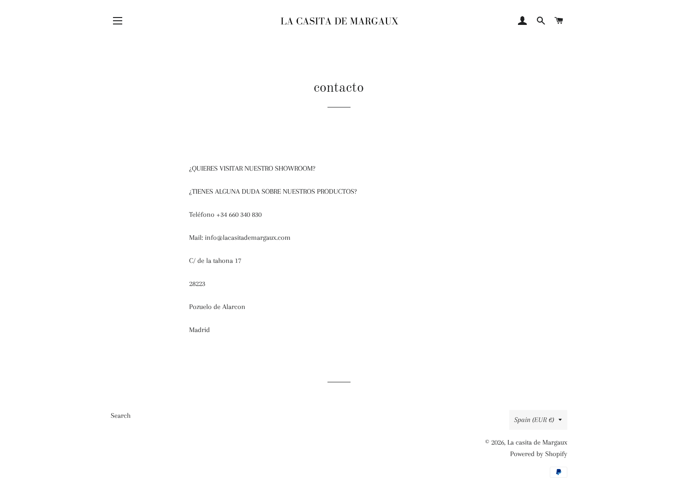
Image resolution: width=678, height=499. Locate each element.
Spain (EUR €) (534, 420)
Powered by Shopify (538, 454)
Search (121, 415)
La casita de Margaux (537, 442)
